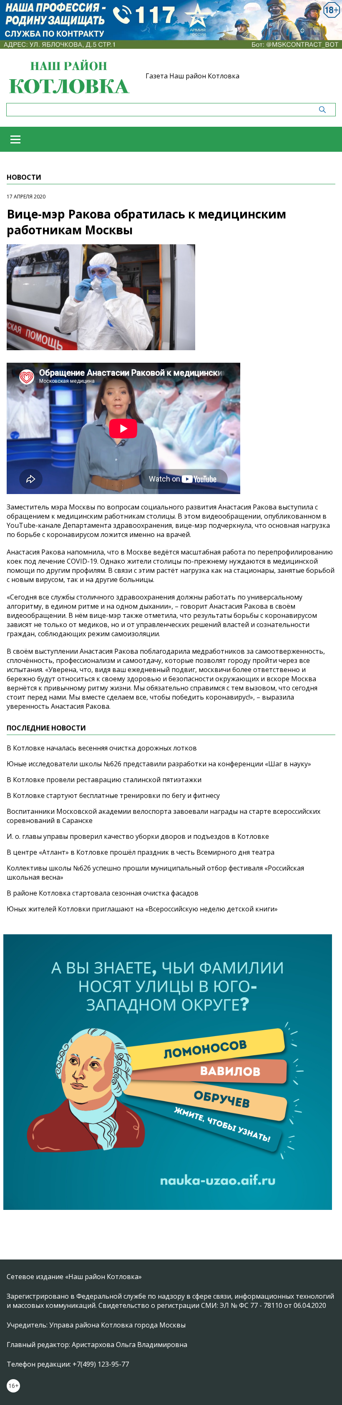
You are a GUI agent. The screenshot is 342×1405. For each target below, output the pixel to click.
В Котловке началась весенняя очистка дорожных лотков (102, 748)
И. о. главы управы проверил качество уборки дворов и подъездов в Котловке (138, 836)
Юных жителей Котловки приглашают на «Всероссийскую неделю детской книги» (142, 908)
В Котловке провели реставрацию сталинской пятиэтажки (104, 779)
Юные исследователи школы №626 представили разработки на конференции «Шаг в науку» (159, 763)
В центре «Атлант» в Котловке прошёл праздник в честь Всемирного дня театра (140, 852)
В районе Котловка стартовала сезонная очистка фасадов (103, 893)
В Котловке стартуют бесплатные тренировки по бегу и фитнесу (113, 795)
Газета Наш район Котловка (192, 76)
